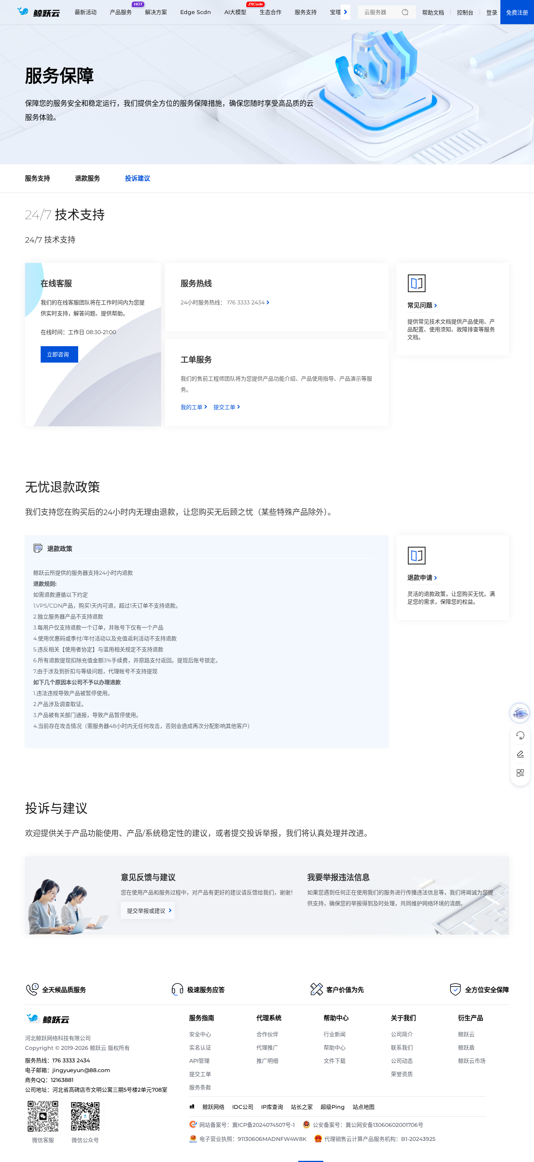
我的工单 (191, 407)
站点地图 (364, 1106)
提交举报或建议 (146, 910)
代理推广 (267, 1047)
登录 (491, 12)
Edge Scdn (195, 12)
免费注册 (517, 12)
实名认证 (200, 1047)
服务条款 (200, 1087)
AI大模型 (237, 9)
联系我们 (402, 1047)
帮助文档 (433, 12)
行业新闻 (335, 1034)
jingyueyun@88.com (81, 1070)
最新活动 (86, 12)
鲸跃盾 (466, 1047)
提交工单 (224, 407)
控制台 (465, 12)
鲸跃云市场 (472, 1060)
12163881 (62, 1079)
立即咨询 (58, 354)
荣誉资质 (402, 1074)
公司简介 (402, 1034)
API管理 (199, 1060)
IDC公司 (242, 1106)
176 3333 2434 (71, 1060)
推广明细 (267, 1060)
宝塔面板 (341, 12)
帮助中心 (335, 1047)
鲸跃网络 (213, 1106)
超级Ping (333, 1106)
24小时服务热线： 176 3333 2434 (223, 302)
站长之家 (302, 1106)
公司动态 (402, 1060)
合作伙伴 (267, 1034)
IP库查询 (272, 1106)
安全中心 (200, 1034)
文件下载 (335, 1060)
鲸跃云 (466, 1034)
